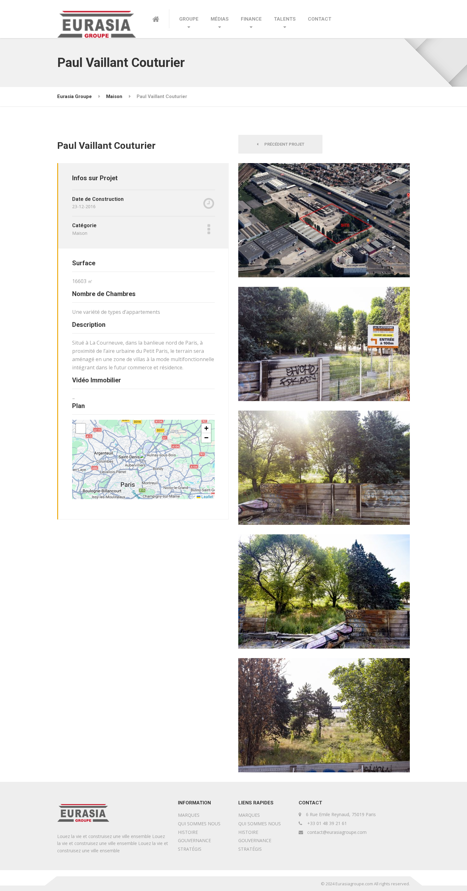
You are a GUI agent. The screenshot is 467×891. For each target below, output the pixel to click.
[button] (144, 459)
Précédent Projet (282, 144)
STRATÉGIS (189, 849)
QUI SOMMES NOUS (199, 824)
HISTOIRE (188, 832)
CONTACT (319, 19)
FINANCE (251, 19)
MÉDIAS (220, 19)
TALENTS (285, 19)
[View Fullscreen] (80, 428)
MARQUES (189, 815)
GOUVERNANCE (194, 840)
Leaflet (206, 496)
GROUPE (189, 19)
